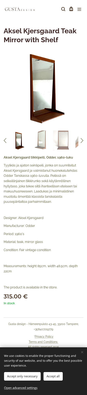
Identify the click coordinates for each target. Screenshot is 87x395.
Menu (79, 9)
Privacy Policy (44, 336)
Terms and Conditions (43, 341)
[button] (63, 9)
